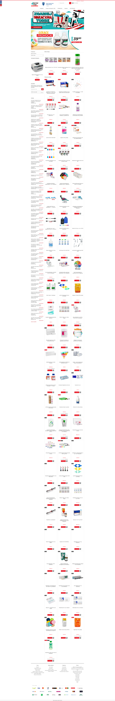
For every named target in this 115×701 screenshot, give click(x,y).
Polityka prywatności (37, 669)
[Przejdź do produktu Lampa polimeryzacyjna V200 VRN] (64, 469)
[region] (57, 19)
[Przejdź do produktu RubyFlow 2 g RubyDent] (50, 513)
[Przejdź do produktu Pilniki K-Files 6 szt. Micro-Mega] (64, 491)
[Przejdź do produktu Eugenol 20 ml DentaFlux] (64, 535)
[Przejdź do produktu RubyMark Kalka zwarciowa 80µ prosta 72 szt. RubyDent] (64, 266)
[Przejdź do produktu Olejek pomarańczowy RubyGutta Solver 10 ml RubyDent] (64, 513)
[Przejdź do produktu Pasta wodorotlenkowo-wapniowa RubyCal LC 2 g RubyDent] (50, 491)
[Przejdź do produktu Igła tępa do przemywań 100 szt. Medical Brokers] (77, 131)
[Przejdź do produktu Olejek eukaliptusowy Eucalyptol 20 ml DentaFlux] (64, 557)
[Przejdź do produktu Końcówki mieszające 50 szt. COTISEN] (50, 154)
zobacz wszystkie (33, 321)
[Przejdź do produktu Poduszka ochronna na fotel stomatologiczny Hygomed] (50, 623)
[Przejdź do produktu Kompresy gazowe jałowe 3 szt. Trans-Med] (50, 469)
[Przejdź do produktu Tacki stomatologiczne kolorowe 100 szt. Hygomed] (77, 266)
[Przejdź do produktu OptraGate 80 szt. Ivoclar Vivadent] (50, 355)
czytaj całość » (41, 104)
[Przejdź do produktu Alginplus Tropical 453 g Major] (77, 288)
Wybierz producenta (33, 53)
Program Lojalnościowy (64, 670)
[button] (53, 100)
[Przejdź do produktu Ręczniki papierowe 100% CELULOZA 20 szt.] (50, 333)
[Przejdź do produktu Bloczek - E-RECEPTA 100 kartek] (50, 601)
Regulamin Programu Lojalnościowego (38, 671)
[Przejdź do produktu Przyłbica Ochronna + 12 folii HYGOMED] (77, 85)
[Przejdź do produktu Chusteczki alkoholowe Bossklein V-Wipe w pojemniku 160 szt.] (50, 423)
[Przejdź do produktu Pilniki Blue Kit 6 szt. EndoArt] (77, 601)
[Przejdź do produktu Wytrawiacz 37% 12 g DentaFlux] (77, 535)
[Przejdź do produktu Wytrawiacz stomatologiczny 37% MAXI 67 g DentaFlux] (50, 579)
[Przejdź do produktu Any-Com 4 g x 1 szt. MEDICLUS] (50, 108)
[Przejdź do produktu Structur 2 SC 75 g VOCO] (77, 513)
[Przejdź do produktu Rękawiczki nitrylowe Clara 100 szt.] (77, 154)
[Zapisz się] (42, 89)
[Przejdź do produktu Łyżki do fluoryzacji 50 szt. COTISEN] (77, 469)
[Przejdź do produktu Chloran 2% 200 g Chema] (77, 400)
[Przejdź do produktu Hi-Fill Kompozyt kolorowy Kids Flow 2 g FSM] (64, 446)
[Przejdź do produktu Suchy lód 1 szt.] (77, 378)
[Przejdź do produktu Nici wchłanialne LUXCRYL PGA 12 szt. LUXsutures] (77, 310)
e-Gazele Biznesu (77, 680)
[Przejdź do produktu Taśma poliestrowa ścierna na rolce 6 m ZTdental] (77, 177)
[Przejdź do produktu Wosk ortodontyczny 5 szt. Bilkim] (50, 535)
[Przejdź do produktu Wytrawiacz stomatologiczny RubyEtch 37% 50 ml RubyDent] (77, 200)
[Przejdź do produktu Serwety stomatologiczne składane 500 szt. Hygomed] (64, 177)
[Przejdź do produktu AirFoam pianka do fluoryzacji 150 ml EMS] (50, 400)
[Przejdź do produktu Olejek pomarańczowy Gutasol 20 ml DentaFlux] (77, 557)
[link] (57, 19)
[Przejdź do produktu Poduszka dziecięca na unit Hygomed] (64, 200)
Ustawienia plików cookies (37, 668)
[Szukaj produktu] (70, 3)
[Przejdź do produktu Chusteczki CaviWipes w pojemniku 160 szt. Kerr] (64, 333)
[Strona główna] (43, 4)
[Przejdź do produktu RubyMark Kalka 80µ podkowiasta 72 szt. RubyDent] (50, 177)
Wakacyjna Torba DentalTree (37, 674)
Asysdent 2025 (77, 675)
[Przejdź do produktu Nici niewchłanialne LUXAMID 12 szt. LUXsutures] (50, 266)
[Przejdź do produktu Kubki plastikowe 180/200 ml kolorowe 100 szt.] (64, 355)
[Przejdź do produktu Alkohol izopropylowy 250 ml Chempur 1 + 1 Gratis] (50, 378)
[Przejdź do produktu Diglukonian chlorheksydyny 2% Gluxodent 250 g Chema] (77, 108)
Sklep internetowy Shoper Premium (57, 700)
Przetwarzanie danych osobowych (64, 671)
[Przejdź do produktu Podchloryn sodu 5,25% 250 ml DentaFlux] (50, 646)
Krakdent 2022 (77, 676)
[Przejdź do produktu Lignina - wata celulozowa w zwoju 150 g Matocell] (77, 355)
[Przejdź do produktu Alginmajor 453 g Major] (77, 623)
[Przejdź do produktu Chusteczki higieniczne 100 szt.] (64, 378)
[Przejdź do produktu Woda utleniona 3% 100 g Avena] (50, 244)
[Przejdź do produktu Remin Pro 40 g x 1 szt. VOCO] (77, 222)
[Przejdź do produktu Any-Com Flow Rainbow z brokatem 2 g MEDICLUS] (64, 108)
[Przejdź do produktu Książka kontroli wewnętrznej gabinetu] (50, 310)
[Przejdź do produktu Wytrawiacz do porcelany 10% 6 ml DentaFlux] (64, 579)
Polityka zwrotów (37, 670)
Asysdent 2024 (77, 674)
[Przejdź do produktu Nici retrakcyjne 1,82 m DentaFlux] (50, 557)
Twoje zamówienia (64, 669)
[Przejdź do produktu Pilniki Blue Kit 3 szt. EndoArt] (64, 601)
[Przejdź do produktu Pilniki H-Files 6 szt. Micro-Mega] (64, 310)
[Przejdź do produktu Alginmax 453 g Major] (64, 131)
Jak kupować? (51, 668)
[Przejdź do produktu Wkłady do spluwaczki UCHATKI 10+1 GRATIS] (77, 333)
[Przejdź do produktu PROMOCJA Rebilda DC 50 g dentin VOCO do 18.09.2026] (64, 85)
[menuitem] (42, 8)
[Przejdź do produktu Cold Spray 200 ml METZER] (64, 244)
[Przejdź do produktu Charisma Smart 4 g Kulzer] (64, 400)
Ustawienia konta (64, 668)
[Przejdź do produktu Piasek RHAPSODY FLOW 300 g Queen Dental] (64, 154)
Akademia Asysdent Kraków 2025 (77, 672)
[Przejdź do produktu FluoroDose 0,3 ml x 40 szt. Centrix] (50, 446)
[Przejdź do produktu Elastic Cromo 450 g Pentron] (64, 623)
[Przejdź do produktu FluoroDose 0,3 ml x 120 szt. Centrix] (77, 423)
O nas (77, 682)
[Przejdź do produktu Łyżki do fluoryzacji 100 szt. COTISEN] (64, 288)
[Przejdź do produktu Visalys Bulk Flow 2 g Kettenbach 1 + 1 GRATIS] (50, 200)
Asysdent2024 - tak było (77, 673)
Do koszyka (50, 235)
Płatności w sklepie (50, 669)
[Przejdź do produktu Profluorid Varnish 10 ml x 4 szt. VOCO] (77, 491)
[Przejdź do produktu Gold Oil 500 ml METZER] (50, 131)
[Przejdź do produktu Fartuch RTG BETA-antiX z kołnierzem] (64, 222)
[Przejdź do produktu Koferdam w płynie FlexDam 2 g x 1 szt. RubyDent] (77, 446)
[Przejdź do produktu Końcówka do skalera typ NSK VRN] (77, 244)
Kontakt (77, 681)
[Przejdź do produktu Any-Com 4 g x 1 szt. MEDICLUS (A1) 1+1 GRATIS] (50, 222)
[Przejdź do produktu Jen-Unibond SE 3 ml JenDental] (77, 579)
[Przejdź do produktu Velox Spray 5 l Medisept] (50, 288)
